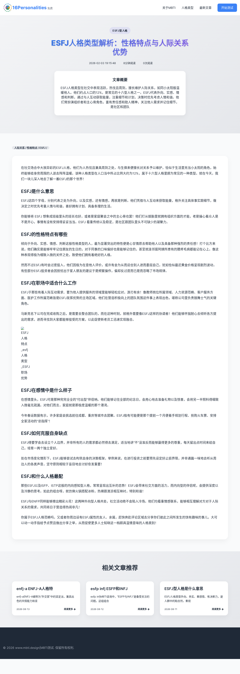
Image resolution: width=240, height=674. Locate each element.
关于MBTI (169, 8)
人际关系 (19, 147)
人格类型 (188, 8)
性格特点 (32, 147)
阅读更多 (68, 609)
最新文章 (206, 8)
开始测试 (227, 8)
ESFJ (42, 147)
